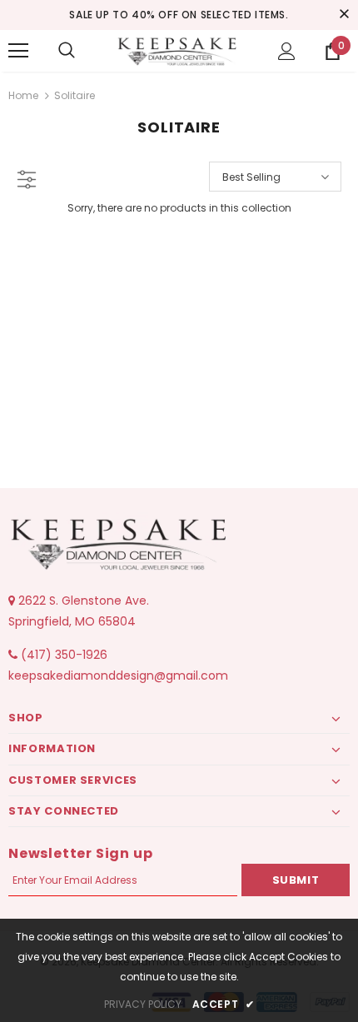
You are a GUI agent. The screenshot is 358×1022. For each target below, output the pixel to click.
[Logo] (179, 50)
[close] (344, 15)
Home (23, 95)
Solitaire (74, 95)
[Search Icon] (66, 50)
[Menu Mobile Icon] (18, 51)
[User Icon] (287, 51)
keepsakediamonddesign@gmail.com (118, 675)
